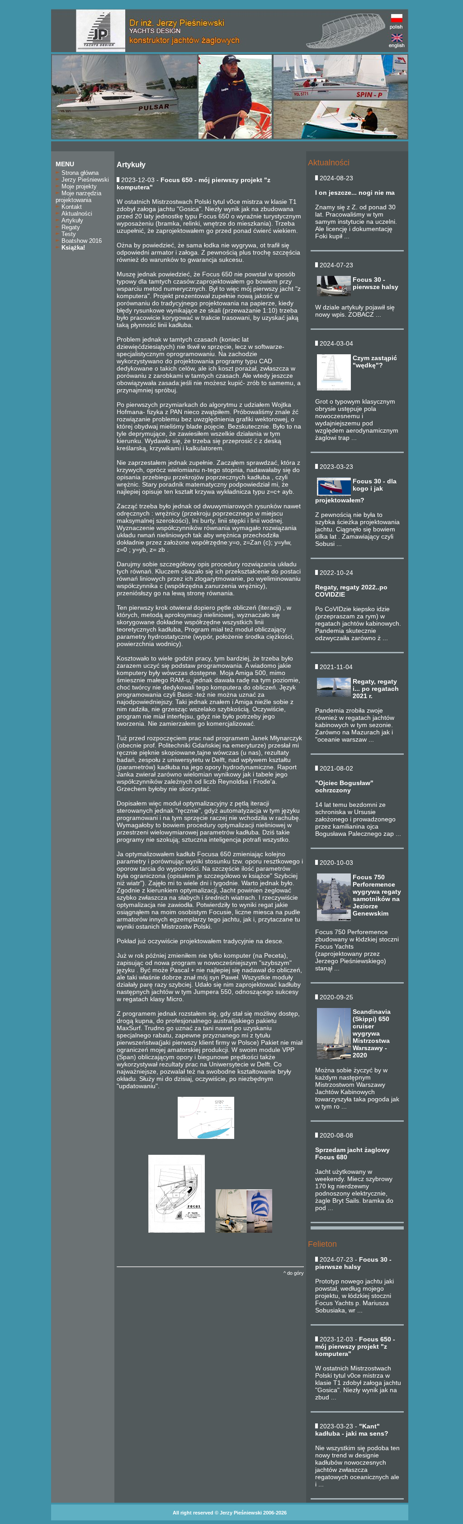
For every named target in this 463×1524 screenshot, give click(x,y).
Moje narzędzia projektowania (78, 196)
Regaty (70, 227)
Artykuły (71, 220)
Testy (68, 234)
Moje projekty (78, 186)
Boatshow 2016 (81, 240)
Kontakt (71, 206)
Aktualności (76, 213)
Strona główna (79, 172)
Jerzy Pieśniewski (84, 179)
